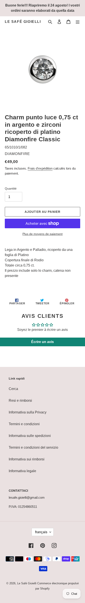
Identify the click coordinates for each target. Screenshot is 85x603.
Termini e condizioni (24, 424)
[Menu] (77, 22)
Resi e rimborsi (20, 400)
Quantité (11, 188)
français (41, 532)
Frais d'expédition (40, 168)
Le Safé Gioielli (23, 21)
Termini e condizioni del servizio (33, 447)
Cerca (13, 389)
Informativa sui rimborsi (26, 459)
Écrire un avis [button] (42, 342)
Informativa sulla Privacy (27, 412)
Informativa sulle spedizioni (30, 436)
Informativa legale (22, 471)
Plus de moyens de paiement (42, 234)
